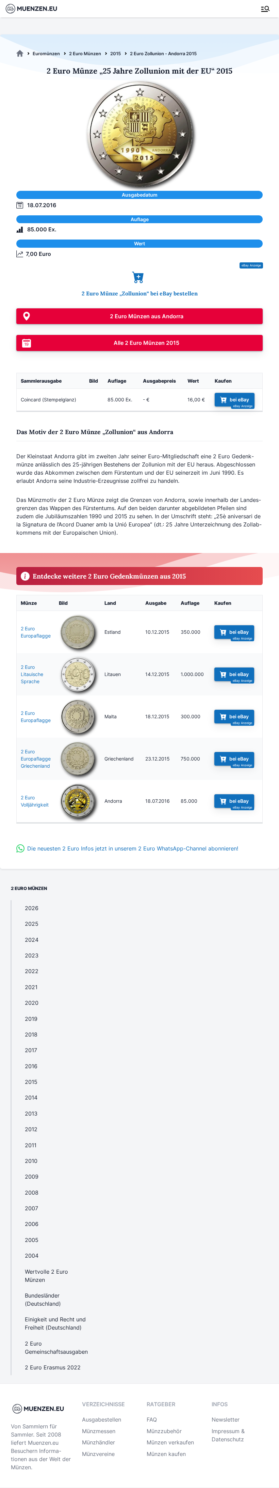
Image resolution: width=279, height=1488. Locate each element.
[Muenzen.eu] (19, 53)
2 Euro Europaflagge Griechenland (36, 759)
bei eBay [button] (239, 399)
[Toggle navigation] (265, 9)
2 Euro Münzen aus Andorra (146, 316)
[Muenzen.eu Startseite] (35, 8)
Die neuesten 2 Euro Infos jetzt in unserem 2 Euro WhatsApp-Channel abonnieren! (132, 848)
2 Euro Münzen (85, 53)
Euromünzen (46, 53)
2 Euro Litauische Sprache (32, 674)
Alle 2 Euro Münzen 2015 (146, 342)
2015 (115, 53)
